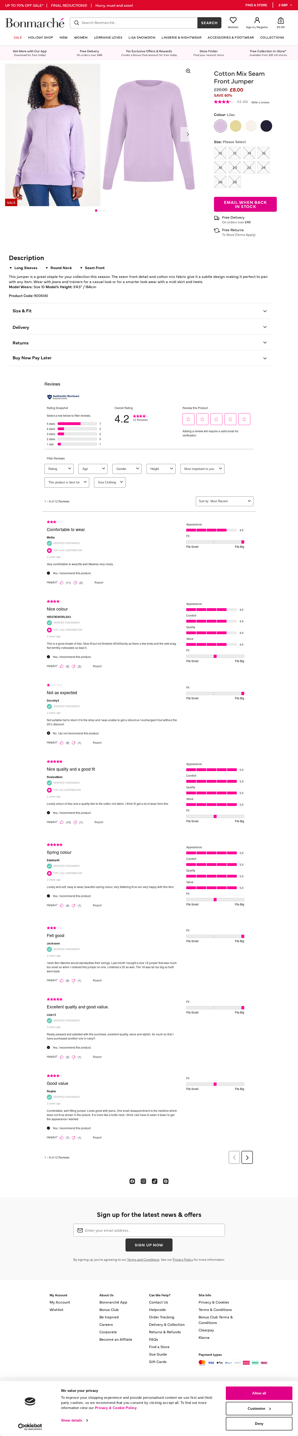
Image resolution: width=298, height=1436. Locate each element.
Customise (256, 1408)
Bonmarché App (113, 1301)
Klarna (204, 1337)
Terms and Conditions (143, 1259)
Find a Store (159, 1346)
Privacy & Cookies (214, 1301)
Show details (71, 1420)
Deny (259, 1424)
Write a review (260, 102)
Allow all (259, 1393)
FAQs (153, 1339)
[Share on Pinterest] (166, 1181)
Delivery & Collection (167, 1324)
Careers (106, 1324)
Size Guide (158, 1354)
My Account (60, 1301)
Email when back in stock (245, 204)
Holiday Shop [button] (40, 37)
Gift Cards (158, 1361)
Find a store (256, 5)
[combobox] (134, 22)
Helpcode (157, 1309)
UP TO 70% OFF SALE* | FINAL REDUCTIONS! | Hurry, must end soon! (69, 5)
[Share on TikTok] (154, 1181)
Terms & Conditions (215, 1309)
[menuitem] (286, 5)
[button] (286, 5)
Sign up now (149, 1244)
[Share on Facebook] (132, 1181)
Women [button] (81, 37)
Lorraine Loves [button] (108, 37)
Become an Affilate (115, 1339)
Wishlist (56, 1309)
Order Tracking (161, 1316)
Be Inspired (109, 1316)
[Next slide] (187, 134)
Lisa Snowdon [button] (142, 37)
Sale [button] (18, 37)
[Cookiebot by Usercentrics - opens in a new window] (30, 1426)
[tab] (96, 210)
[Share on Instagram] (143, 1181)
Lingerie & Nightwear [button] (181, 37)
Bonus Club (109, 1309)
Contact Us (158, 1301)
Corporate (108, 1331)
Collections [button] (272, 37)
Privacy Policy (183, 1259)
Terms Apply (245, 234)
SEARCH (209, 22)
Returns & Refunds (165, 1331)
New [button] (64, 37)
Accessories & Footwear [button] (231, 37)
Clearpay (206, 1329)
